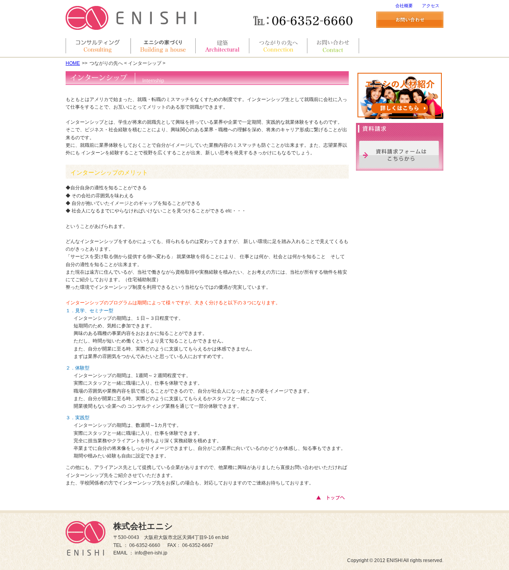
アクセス (430, 5)
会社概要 (404, 5)
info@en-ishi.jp (151, 553)
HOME (73, 63)
